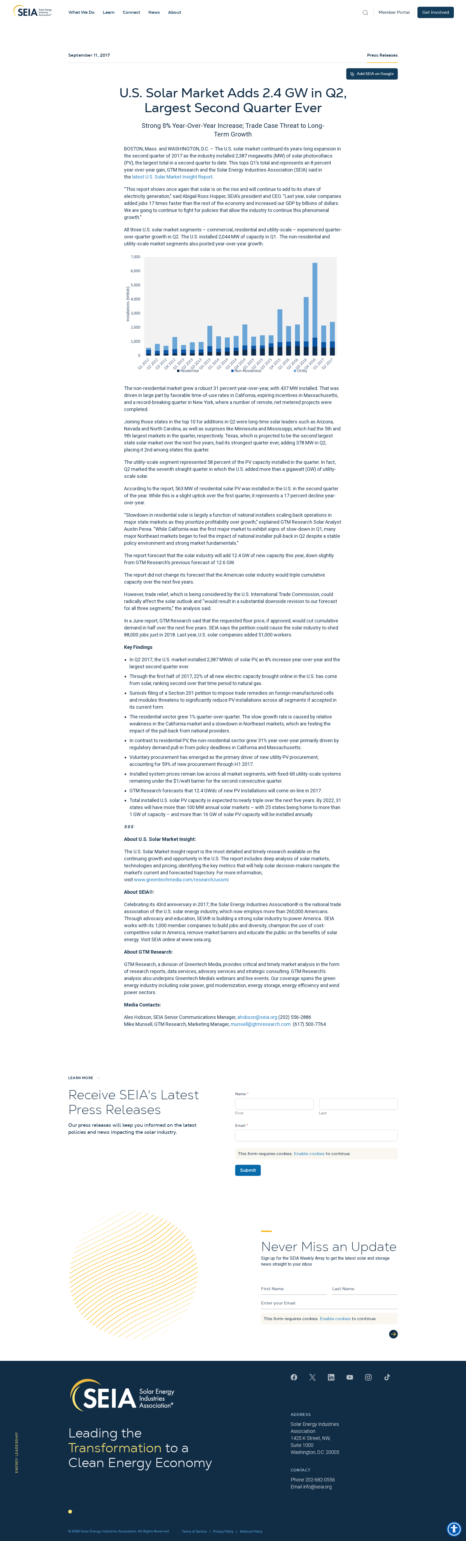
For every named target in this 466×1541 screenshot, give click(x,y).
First (239, 1113)
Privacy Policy (223, 1531)
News (154, 12)
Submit (248, 1170)
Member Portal (394, 12)
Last (323, 1113)
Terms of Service (194, 1531)
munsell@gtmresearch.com (261, 1024)
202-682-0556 (320, 1479)
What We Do (81, 12)
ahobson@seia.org (257, 1017)
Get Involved (435, 12)
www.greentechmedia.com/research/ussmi (181, 879)
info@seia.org (317, 1486)
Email (241, 1126)
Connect (131, 12)
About (174, 12)
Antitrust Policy (251, 1531)
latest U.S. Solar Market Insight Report (172, 177)
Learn (109, 12)
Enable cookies (309, 1154)
